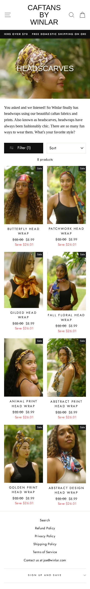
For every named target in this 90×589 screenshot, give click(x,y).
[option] (45, 34)
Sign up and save (45, 575)
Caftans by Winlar (44, 15)
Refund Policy (45, 528)
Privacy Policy (45, 536)
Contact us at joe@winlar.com (45, 560)
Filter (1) (23, 148)
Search (45, 520)
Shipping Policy (44, 544)
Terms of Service (45, 552)
